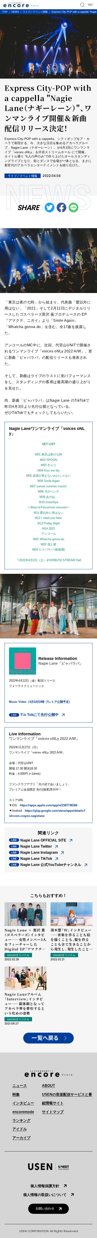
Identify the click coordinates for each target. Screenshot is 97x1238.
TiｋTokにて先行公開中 (39, 715)
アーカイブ (21, 1138)
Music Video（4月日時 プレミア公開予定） (40, 701)
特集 (16, 1094)
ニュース (19, 1086)
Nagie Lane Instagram (39, 852)
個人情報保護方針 (44, 1186)
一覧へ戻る (45, 1038)
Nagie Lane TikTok (36, 859)
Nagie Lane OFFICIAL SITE (43, 840)
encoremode (23, 1112)
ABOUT (48, 1086)
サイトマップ (53, 1112)
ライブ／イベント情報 (35, 11)
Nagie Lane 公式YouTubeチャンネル (50, 865)
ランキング (21, 1120)
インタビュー (23, 1103)
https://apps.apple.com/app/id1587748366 (48, 805)
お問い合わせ (44, 1209)
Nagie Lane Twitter (36, 846)
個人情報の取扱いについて (45, 1195)
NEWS (15, 11)
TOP (4, 11)
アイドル (19, 1129)
